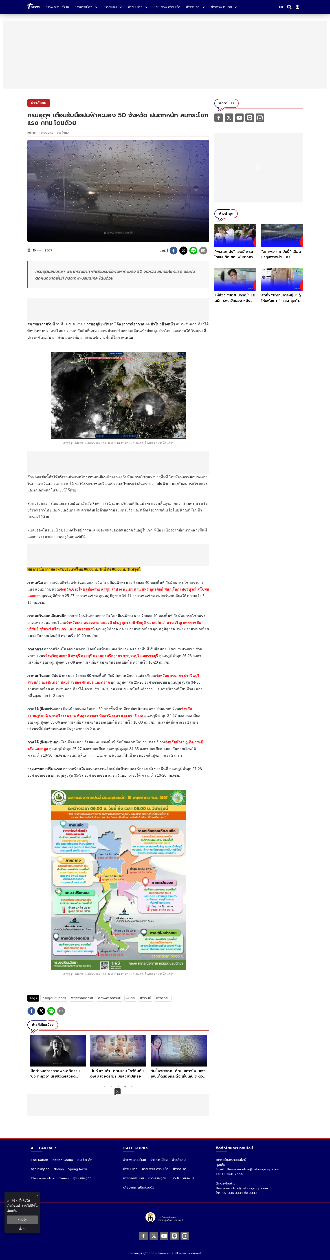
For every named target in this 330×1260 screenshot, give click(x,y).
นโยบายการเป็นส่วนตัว (138, 1187)
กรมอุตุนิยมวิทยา (54, 998)
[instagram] (260, 117)
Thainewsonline (43, 1178)
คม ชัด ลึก (84, 1160)
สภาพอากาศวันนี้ (109, 998)
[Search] (290, 6)
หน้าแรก (32, 133)
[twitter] (183, 251)
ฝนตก (130, 998)
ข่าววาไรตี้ (180, 1169)
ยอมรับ (22, 1220)
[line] (193, 251)
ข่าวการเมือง (159, 1160)
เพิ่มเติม (12, 1211)
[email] (203, 251)
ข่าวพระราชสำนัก (134, 1160)
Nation (59, 1169)
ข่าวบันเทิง (130, 1169)
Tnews (64, 1178)
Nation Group (63, 1160)
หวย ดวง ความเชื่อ (155, 1169)
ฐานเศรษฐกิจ (82, 1178)
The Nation (39, 1160)
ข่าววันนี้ (145, 998)
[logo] (33, 7)
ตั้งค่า (22, 1228)
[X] (229, 117)
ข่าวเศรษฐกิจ (157, 1178)
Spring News (77, 1169)
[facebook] (173, 251)
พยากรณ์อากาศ (82, 998)
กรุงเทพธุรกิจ (40, 1169)
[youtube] (239, 117)
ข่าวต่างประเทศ (133, 1178)
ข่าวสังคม (47, 133)
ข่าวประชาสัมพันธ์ (182, 1178)
